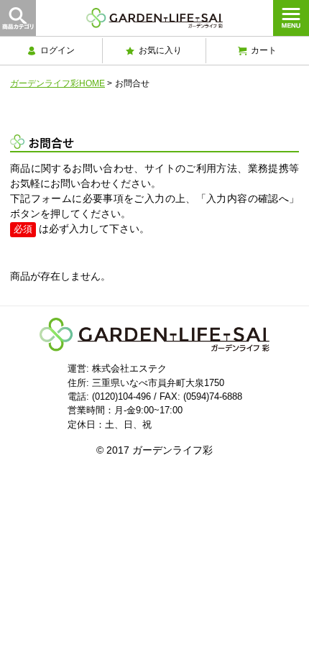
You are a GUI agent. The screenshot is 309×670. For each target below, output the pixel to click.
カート (264, 50)
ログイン (57, 50)
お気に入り (160, 50)
